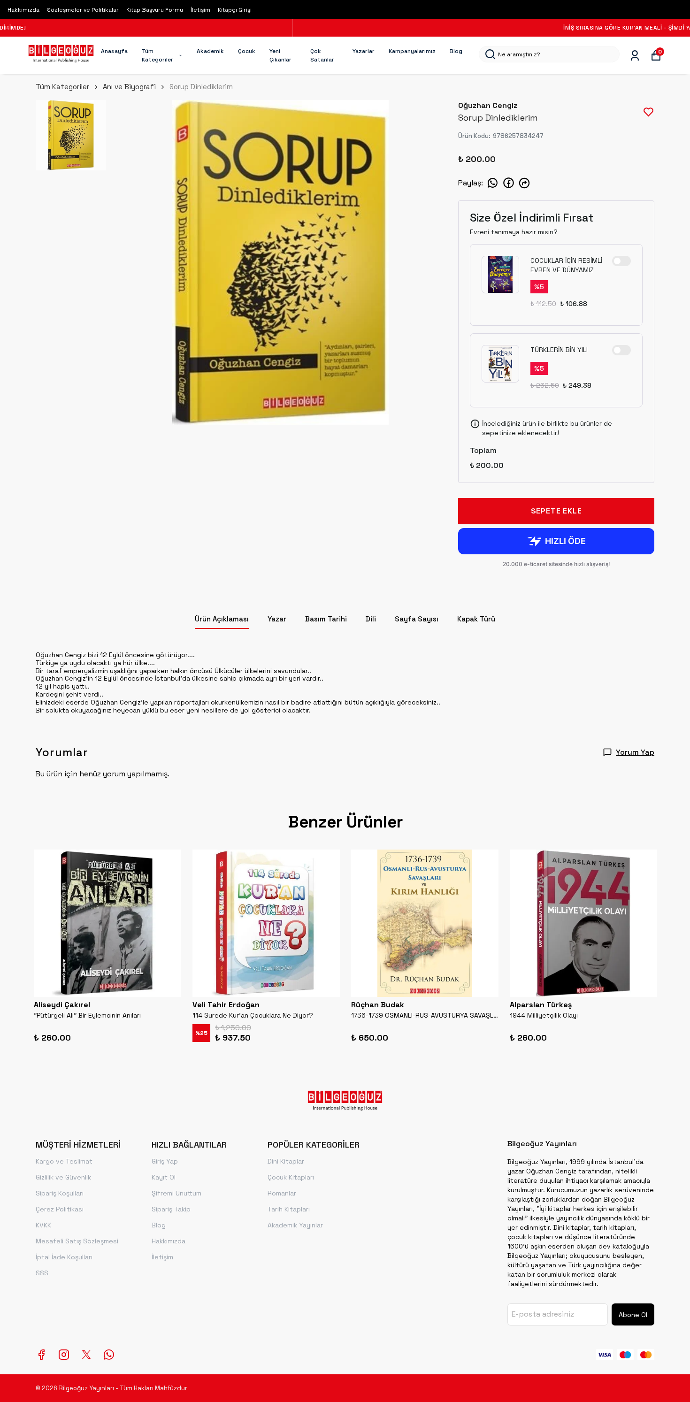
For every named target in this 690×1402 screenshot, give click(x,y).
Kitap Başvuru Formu (154, 10)
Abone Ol (633, 1314)
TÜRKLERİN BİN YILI (559, 349)
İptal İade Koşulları (64, 1257)
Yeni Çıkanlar (280, 55)
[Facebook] (41, 1354)
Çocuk (246, 51)
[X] (86, 1354)
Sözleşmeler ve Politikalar (83, 10)
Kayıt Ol (164, 1177)
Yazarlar (364, 51)
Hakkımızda (23, 10)
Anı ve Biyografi (129, 86)
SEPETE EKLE (556, 511)
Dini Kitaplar (286, 1161)
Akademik (210, 51)
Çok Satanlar (322, 55)
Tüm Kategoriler (157, 55)
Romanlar (282, 1193)
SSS (42, 1273)
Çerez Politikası (60, 1209)
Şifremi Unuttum (176, 1193)
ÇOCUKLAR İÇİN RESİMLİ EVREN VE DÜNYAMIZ (566, 265)
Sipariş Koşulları (60, 1193)
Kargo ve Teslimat (64, 1161)
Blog (456, 51)
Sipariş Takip (171, 1209)
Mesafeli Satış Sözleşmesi (77, 1241)
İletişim (200, 10)
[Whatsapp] (109, 1354)
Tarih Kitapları (289, 1209)
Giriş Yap (165, 1161)
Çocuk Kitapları (291, 1177)
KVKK (43, 1225)
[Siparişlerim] (635, 55)
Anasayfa (114, 51)
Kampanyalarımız (412, 51)
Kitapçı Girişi (235, 10)
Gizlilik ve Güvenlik (63, 1177)
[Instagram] (63, 1354)
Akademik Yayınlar (295, 1225)
